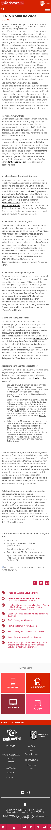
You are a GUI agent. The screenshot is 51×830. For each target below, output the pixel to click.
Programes (31, 765)
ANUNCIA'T (11, 773)
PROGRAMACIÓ (31, 760)
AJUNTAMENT (37, 687)
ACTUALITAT (6, 723)
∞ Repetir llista (44, 827)
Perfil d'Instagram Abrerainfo (20, 620)
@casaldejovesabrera (11, 203)
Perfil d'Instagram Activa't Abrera (22, 626)
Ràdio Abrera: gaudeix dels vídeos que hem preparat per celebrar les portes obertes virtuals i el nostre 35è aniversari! (27, 645)
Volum (25, 827)
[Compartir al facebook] (35, 583)
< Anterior (31, 827)
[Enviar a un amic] (47, 583)
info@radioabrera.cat (38, 816)
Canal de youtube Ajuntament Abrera (24, 637)
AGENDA (38, 709)
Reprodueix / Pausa (3, 827)
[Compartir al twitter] (41, 583)
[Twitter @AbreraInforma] (22, 792)
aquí (25, 162)
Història (31, 751)
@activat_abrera (27, 191)
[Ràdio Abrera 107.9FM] (12, 2)
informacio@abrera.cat (16, 812)
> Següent (38, 827)
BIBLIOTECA (13, 708)
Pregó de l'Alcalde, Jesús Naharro (23, 593)
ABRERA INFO (13, 687)
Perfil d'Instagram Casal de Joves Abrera (26, 631)
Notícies (11, 759)
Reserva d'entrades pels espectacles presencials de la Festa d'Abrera (24, 599)
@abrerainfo (7, 197)
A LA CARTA (11, 768)
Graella (31, 769)
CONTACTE (11, 778)
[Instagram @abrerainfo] (28, 792)
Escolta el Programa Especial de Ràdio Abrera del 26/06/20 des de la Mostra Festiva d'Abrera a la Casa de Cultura (28, 607)
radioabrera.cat (40, 338)
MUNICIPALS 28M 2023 (11, 755)
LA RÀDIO (31, 746)
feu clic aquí (38, 378)
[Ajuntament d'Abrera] (45, 3)
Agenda (11, 762)
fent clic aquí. (14, 162)
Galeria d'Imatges (31, 754)
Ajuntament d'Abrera (11, 206)
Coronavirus (19, 723)
